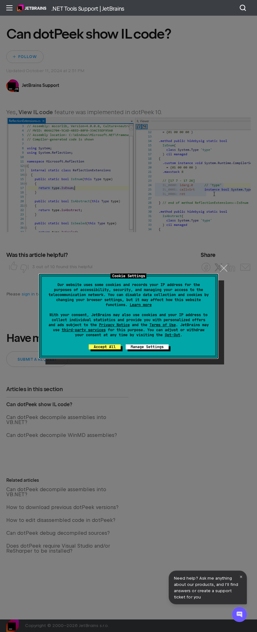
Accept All (105, 346)
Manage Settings (147, 346)
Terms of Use (162, 324)
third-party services (84, 329)
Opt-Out (172, 334)
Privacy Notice (114, 324)
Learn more (141, 304)
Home (31, 8)
